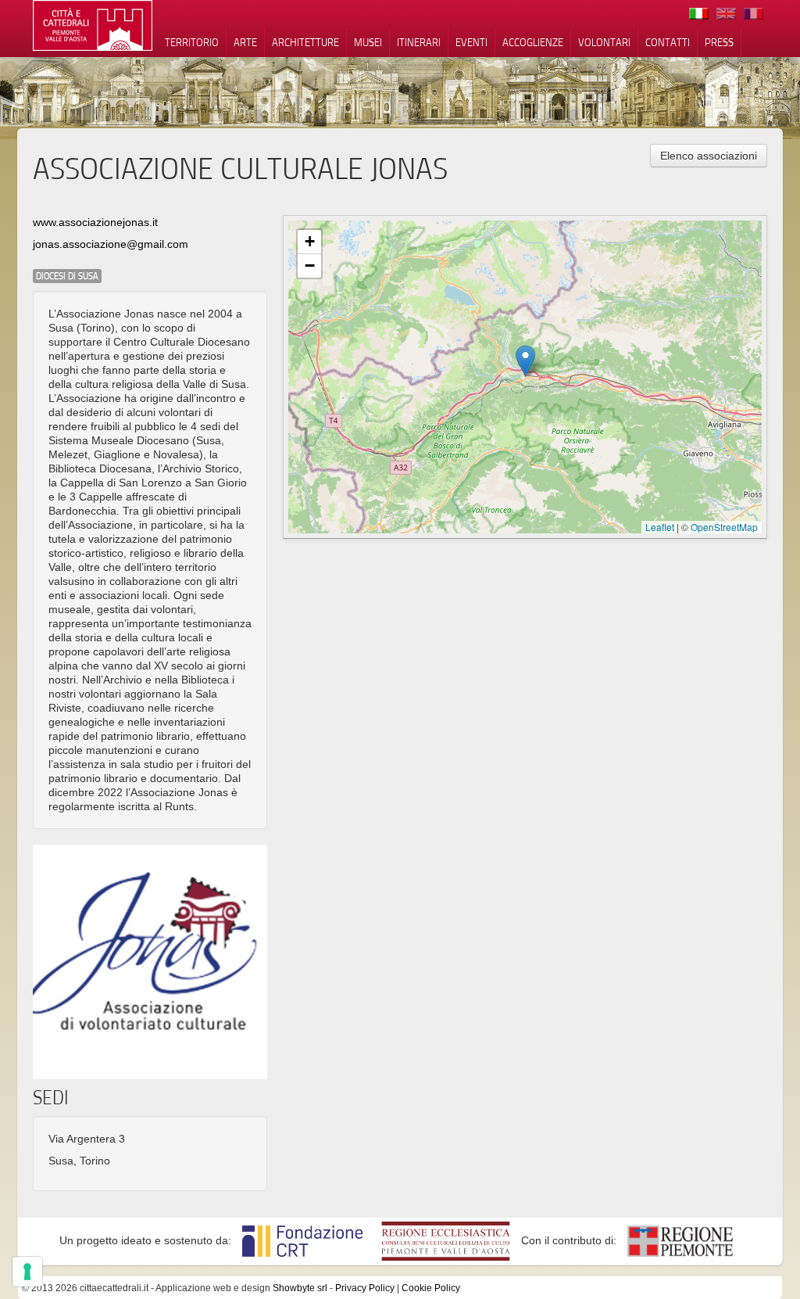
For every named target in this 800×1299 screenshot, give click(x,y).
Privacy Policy (365, 1288)
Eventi (471, 42)
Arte (245, 42)
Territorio (192, 42)
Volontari (604, 42)
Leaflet (659, 526)
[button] (525, 361)
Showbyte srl (300, 1288)
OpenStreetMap (724, 526)
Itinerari (419, 42)
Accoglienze (532, 42)
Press (719, 42)
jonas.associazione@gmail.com (110, 244)
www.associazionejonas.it (95, 222)
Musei (368, 42)
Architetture (305, 42)
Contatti (667, 42)
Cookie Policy (431, 1288)
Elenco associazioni (708, 155)
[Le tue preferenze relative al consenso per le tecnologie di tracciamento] (27, 1271)
